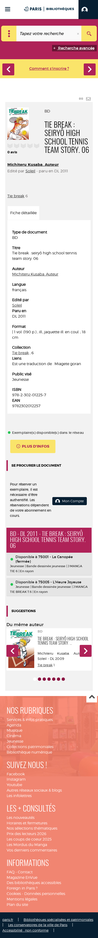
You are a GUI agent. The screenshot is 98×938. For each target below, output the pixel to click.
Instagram (16, 779)
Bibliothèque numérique (29, 752)
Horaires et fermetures (27, 823)
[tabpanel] (49, 319)
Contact (25, 872)
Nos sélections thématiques (32, 828)
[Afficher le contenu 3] (44, 679)
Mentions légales (22, 899)
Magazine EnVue (22, 877)
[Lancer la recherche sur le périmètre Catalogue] (89, 33)
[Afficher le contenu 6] (58, 679)
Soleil (30, 171)
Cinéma (14, 736)
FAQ (11, 872)
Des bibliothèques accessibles (34, 882)
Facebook (16, 774)
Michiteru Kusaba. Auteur (33, 164)
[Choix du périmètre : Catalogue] (9, 33)
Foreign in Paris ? (22, 888)
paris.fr (7, 920)
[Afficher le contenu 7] (63, 679)
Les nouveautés (20, 817)
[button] (88, 9)
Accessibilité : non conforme (25, 930)
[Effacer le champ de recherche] (78, 33)
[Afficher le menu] (7, 9)
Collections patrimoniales (30, 747)
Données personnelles (44, 893)
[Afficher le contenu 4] (49, 679)
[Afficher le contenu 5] (53, 679)
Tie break (15, 196)
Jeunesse (15, 741)
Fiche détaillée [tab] (23, 213)
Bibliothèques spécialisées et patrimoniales (58, 920)
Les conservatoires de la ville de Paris (37, 925)
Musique (14, 730)
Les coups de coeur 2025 (29, 839)
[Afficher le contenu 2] (39, 679)
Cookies (14, 893)
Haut (91, 697)
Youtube (14, 785)
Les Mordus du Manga (27, 844)
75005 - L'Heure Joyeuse (59, 582)
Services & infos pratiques (30, 719)
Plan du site (17, 904)
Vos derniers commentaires (32, 850)
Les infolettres (19, 795)
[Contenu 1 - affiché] (34, 679)
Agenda (14, 725)
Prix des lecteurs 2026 (26, 834)
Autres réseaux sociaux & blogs (34, 790)
